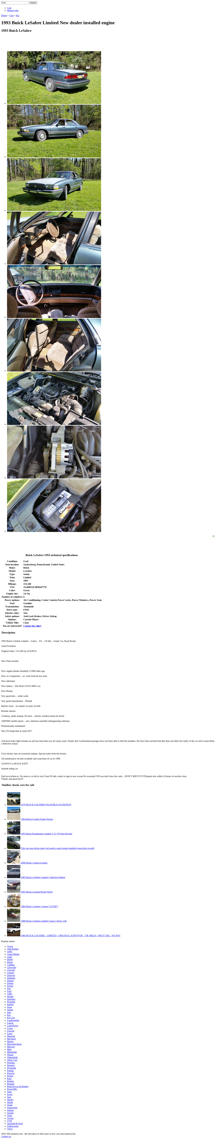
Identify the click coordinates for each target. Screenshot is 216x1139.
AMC (9, 951)
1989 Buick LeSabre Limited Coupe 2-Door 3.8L (43, 921)
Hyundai (11, 1002)
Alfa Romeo (13, 949)
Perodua (11, 1062)
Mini (9, 1049)
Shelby (10, 1099)
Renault (10, 1084)
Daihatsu (11, 978)
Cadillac (11, 965)
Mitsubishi (12, 1052)
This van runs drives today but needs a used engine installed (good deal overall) (57, 848)
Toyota (10, 1118)
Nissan (10, 1054)
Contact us (6, 1136)
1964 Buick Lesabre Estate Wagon (36, 819)
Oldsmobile (12, 1057)
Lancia (10, 1023)
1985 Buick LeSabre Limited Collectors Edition (42, 877)
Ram (9, 1078)
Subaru (10, 1110)
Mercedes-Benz (14, 1044)
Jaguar (10, 1010)
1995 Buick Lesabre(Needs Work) (36, 892)
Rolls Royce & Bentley (18, 1086)
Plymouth (11, 1068)
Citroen (10, 972)
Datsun (10, 980)
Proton (10, 1076)
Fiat (9, 988)
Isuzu (9, 1007)
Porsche (10, 1073)
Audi (9, 957)
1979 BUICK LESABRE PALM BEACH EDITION (45, 804)
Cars (9, 8)
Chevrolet (11, 967)
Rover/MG (12, 1089)
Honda (10, 996)
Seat (9, 1097)
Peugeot (11, 1065)
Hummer (11, 999)
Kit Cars (11, 1017)
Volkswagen (13, 1126)
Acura (10, 946)
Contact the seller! (32, 626)
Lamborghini (13, 1020)
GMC (9, 994)
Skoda (10, 1102)
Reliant (10, 1081)
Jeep (9, 1012)
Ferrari (10, 986)
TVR (9, 1121)
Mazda (10, 1041)
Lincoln (10, 1031)
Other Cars (12, 1060)
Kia (8, 1015)
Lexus (10, 1028)
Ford (9, 991)
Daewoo (11, 975)
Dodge (10, 983)
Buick (10, 962)
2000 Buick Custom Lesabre (33, 863)
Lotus (9, 1033)
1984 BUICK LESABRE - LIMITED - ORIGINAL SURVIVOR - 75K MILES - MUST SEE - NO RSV (70, 935)
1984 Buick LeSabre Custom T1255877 (39, 906)
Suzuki (10, 1113)
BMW (10, 959)
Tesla (9, 1115)
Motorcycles (13, 10)
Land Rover (12, 1025)
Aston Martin (13, 954)
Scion (9, 1094)
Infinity (10, 1004)
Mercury (11, 1047)
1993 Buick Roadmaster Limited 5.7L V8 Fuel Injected (46, 833)
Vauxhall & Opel (15, 1123)
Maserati (11, 1036)
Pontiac (10, 1070)
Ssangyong (12, 1107)
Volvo (10, 1129)
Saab (9, 1092)
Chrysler (11, 970)
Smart (9, 1105)
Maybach (11, 1039)
